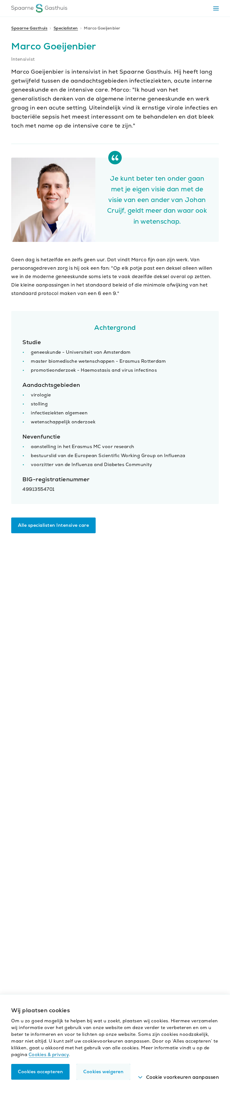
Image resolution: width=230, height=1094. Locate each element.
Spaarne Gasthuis (29, 28)
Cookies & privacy (49, 1054)
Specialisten (66, 28)
